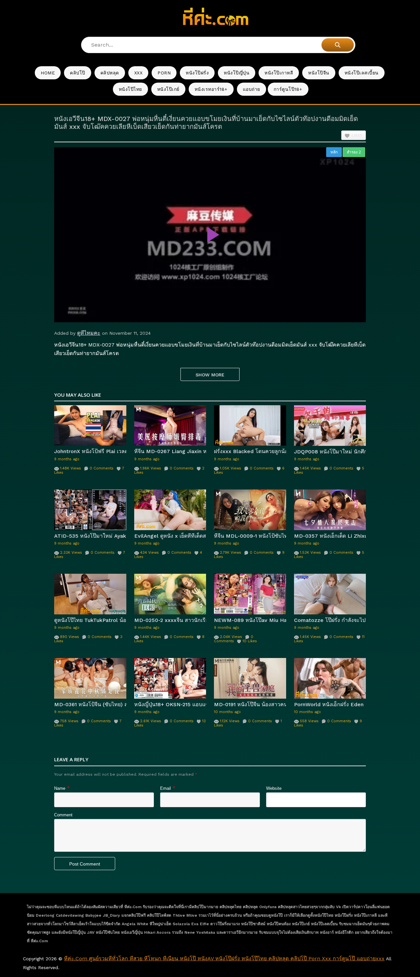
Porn (164, 72)
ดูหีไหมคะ (88, 333)
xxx (138, 72)
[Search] (337, 45)
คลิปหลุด (109, 72)
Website (274, 788)
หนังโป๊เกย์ (168, 89)
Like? (356, 135)
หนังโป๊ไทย (130, 89)
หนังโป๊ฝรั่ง (197, 72)
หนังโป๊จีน (318, 72)
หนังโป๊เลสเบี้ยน (362, 72)
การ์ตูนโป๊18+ (288, 89)
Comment (63, 814)
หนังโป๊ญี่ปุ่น (236, 72)
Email (165, 788)
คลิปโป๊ (77, 72)
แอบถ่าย (251, 89)
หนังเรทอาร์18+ (211, 89)
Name (59, 788)
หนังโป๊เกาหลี (278, 72)
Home (48, 72)
